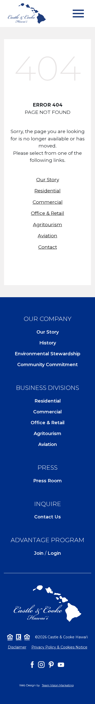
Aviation (47, 236)
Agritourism (47, 225)
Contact (47, 247)
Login (54, 553)
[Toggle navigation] (78, 13)
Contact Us (47, 517)
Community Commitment (47, 364)
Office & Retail (47, 213)
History (47, 343)
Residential (47, 191)
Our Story (47, 180)
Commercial (48, 202)
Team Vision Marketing (58, 685)
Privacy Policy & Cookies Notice (59, 647)
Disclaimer (17, 647)
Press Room (47, 481)
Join (39, 553)
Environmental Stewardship (47, 354)
